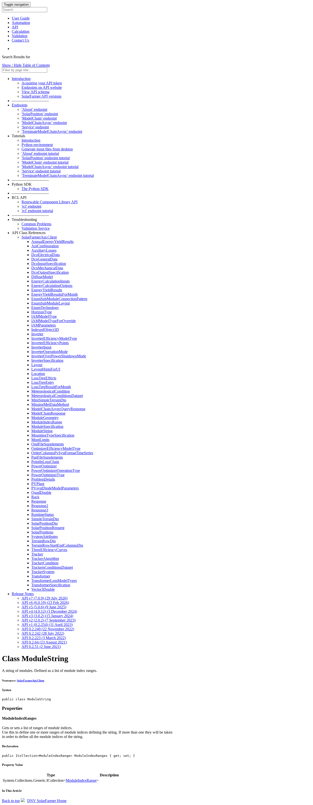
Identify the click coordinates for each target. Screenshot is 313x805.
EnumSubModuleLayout (50, 303)
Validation (19, 36)
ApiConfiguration (45, 246)
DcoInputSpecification (48, 263)
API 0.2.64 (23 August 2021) (44, 642)
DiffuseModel (42, 277)
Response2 (39, 506)
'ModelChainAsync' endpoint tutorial (50, 167)
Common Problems (36, 224)
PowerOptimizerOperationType (55, 470)
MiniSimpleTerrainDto (48, 400)
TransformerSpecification (50, 585)
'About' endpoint (34, 109)
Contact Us (20, 40)
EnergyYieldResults (46, 290)
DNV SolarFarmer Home (47, 801)
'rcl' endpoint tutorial (37, 211)
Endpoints (19, 105)
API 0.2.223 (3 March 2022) (44, 638)
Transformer (40, 576)
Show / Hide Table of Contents (26, 65)
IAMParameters (43, 325)
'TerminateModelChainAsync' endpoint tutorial (58, 175)
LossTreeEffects (43, 378)
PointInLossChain (45, 462)
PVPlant (37, 484)
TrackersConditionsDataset (52, 567)
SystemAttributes (44, 536)
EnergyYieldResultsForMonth (54, 294)
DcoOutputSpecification (50, 272)
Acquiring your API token (42, 83)
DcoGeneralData (44, 259)
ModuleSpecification (47, 426)
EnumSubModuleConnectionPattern (59, 299)
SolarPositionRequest (47, 528)
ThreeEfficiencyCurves (49, 550)
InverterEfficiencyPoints (50, 343)
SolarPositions (42, 532)
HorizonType (41, 312)
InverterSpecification (47, 360)
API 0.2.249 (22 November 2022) (48, 629)
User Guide (21, 18)
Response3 (39, 510)
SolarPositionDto (44, 523)
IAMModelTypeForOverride (53, 321)
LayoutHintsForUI (45, 369)
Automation (21, 23)
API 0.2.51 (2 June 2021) (41, 647)
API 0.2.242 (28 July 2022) (43, 633)
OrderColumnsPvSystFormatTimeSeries (62, 453)
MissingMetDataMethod (50, 404)
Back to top (11, 801)
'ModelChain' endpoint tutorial (45, 162)
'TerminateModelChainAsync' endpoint (52, 131)
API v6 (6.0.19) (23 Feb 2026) (45, 603)
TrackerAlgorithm (45, 558)
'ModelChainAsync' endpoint (44, 123)
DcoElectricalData (45, 255)
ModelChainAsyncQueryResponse (58, 409)
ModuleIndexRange (46, 422)
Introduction (21, 79)
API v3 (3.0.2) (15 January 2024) (47, 616)
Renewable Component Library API (50, 202)
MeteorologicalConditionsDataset (57, 396)
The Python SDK (35, 189)
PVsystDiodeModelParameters (55, 488)
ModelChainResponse (48, 413)
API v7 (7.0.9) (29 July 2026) (44, 598)
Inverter (37, 334)
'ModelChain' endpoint (39, 118)
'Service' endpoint (35, 127)
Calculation (20, 31)
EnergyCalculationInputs (50, 281)
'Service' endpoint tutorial (41, 171)
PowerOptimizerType (48, 475)
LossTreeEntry (42, 382)
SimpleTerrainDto (45, 519)
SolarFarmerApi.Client (39, 237)
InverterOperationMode (49, 352)
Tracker (37, 554)
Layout (36, 365)
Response (38, 501)
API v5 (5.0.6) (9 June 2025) (44, 607)
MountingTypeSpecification (52, 435)
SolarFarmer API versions (41, 96)
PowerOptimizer (44, 466)
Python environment (37, 145)
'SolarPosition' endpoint (40, 114)
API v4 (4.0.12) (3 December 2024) (49, 611)
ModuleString (42, 431)
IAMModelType (44, 316)
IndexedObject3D (45, 330)
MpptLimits (40, 440)
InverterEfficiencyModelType (54, 338)
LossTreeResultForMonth (51, 387)
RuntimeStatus (42, 514)
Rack (35, 497)
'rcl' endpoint (31, 206)
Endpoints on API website (42, 87)
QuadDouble (41, 492)
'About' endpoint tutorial (40, 153)
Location (38, 374)
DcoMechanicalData (47, 268)
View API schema (35, 92)
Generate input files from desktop (47, 149)
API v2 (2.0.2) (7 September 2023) (49, 620)
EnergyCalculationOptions (51, 285)
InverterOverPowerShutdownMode (58, 356)
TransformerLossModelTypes (54, 580)
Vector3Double (43, 589)
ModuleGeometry (45, 418)
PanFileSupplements (47, 457)
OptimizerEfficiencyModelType (55, 448)
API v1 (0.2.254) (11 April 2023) (47, 625)
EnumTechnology (45, 308)
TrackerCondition (44, 563)
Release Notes (23, 594)
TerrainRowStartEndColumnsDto (57, 545)
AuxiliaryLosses (43, 250)
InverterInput (41, 347)
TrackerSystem (42, 572)
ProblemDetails (43, 479)
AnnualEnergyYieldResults (52, 241)
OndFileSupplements (47, 444)
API (15, 27)
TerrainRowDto (43, 541)
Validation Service (36, 228)
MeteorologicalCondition (50, 391)
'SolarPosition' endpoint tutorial (46, 158)
